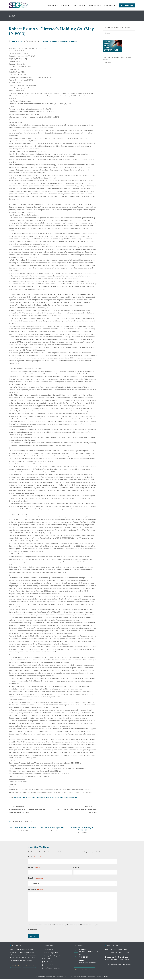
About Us (16, 965)
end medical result (29, 797)
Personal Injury (49, 949)
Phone (76, 867)
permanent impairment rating (66, 797)
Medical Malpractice (51, 953)
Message (36, 889)
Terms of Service (87, 925)
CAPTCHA (32, 929)
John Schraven (17, 41)
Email (34, 867)
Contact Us (29, 965)
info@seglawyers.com (87, 963)
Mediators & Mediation (52, 968)
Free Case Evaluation (84, 969)
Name (34, 857)
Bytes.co (82, 977)
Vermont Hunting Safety (52, 827)
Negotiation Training (51, 965)
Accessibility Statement (98, 977)
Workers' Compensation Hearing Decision (59, 41)
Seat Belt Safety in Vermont (23, 827)
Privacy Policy (72, 925)
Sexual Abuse (48, 959)
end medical (17, 797)
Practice (35, 878)
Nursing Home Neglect (52, 956)
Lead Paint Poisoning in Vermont (82, 828)
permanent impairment (45, 797)
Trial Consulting (49, 962)
